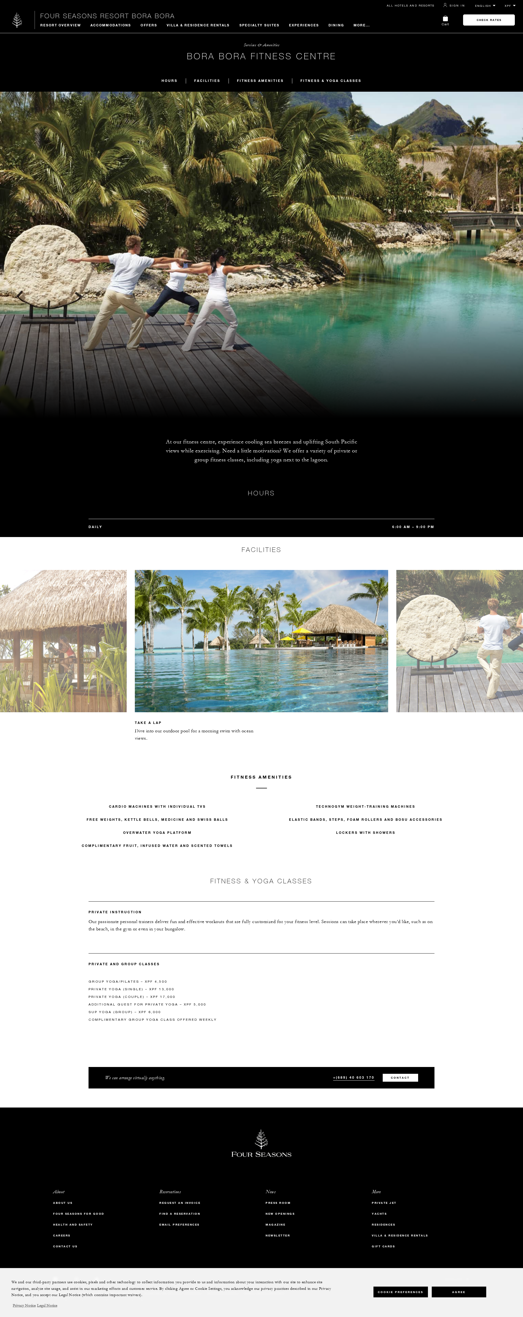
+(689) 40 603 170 (354, 1077)
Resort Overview (60, 25)
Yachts (379, 1214)
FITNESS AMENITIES (260, 80)
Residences (383, 1224)
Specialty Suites (259, 25)
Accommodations (110, 25)
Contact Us (65, 1246)
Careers (62, 1235)
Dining (336, 25)
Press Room (278, 1203)
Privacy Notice (24, 1305)
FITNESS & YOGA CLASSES (330, 80)
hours (170, 80)
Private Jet (384, 1203)
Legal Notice (47, 1305)
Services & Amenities (261, 45)
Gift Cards (383, 1246)
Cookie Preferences (400, 1292)
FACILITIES (207, 80)
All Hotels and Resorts (410, 5)
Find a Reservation (179, 1214)
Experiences (304, 25)
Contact (400, 1077)
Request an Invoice (179, 1203)
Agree (459, 1292)
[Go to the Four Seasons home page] (17, 20)
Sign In (457, 5)
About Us (62, 1203)
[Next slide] (392, 633)
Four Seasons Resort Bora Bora (107, 16)
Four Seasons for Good (78, 1214)
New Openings (280, 1214)
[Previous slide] (131, 633)
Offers (149, 25)
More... (362, 25)
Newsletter (278, 1235)
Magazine (275, 1224)
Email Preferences (179, 1224)
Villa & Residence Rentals (198, 25)
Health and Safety (73, 1224)
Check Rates (489, 20)
